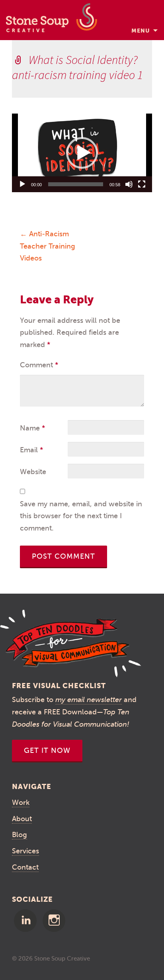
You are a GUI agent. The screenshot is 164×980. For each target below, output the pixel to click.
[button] (82, 153)
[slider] (75, 184)
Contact (25, 867)
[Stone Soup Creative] (51, 20)
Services (25, 851)
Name (32, 428)
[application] (82, 153)
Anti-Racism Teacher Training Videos (47, 246)
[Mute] (129, 184)
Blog (19, 834)
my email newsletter (88, 699)
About (22, 818)
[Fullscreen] (142, 184)
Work (20, 802)
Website (33, 471)
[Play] (22, 184)
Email (31, 450)
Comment (39, 365)
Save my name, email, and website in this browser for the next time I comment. (81, 516)
